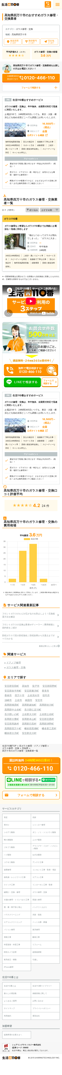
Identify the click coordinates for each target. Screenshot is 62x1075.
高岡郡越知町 (29, 704)
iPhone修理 (8, 967)
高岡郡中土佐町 (13, 709)
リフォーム (37, 944)
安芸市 (38, 700)
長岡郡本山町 (29, 719)
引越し (35, 959)
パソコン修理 (9, 929)
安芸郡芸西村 (46, 719)
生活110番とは (10, 986)
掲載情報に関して (40, 993)
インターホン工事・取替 (42, 885)
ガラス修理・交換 (10, 748)
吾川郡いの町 (12, 714)
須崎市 (8, 700)
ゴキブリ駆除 (9, 847)
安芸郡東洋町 (31, 690)
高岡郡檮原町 (12, 704)
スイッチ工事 (9, 885)
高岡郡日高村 (29, 723)
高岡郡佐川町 (46, 704)
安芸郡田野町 (49, 685)
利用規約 (7, 1016)
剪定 (6, 817)
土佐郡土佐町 (46, 714)
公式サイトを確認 (35, 135)
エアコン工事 (38, 877)
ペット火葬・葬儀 (40, 922)
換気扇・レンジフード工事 (15, 877)
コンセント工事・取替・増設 (44, 870)
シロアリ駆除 (9, 832)
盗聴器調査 (37, 952)
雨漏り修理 (37, 900)
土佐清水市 (33, 695)
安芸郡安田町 (12, 685)
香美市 (45, 690)
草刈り (6, 825)
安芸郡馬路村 (12, 723)
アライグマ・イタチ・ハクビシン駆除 (45, 847)
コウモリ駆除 (9, 862)
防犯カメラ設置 (10, 952)
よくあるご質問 (10, 1001)
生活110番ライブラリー (42, 986)
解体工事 (36, 937)
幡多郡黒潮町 (31, 728)
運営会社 (36, 1016)
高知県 (25, 748)
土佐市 (18, 700)
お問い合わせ (38, 1001)
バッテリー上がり (40, 907)
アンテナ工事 (38, 862)
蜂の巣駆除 (8, 840)
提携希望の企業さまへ (13, 1035)
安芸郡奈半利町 (13, 690)
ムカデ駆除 (37, 840)
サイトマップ (9, 1008)
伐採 (34, 817)
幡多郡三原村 (49, 728)
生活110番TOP (9, 745)
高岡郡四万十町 (13, 728)
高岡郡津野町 (46, 723)
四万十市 (19, 695)
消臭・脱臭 (37, 914)
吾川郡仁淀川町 (32, 709)
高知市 (25, 685)
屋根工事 (7, 937)
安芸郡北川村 (29, 733)
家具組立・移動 (10, 959)
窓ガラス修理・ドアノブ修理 (33, 745)
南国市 (28, 700)
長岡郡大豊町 (12, 719)
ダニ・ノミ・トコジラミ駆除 (44, 832)
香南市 (8, 695)
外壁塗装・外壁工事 (12, 944)
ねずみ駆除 (37, 855)
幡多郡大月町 (12, 733)
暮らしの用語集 (10, 993)
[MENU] (57, 4)
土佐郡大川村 (29, 714)
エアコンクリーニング (13, 922)
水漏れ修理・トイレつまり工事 (16, 900)
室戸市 (35, 685)
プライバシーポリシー (42, 1008)
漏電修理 (7, 870)
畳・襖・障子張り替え (13, 907)
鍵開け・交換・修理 (12, 892)
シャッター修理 (39, 825)
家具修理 (36, 929)
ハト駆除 (7, 855)
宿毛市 (46, 695)
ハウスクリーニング (12, 914)
